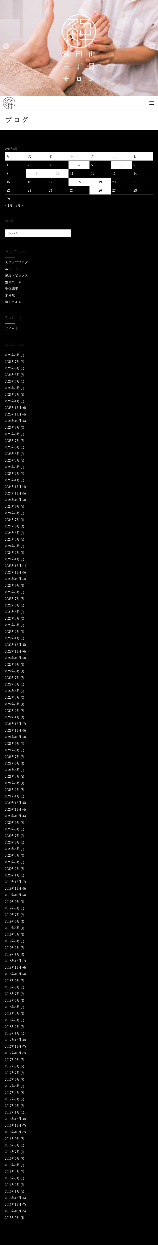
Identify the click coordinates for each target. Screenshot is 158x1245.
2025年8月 (12, 434)
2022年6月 (12, 684)
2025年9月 (12, 427)
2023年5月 (12, 611)
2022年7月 (12, 677)
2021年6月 (12, 763)
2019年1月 (12, 954)
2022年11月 (13, 651)
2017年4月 (12, 1092)
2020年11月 (13, 809)
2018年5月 (12, 1007)
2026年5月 (12, 374)
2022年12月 (13, 644)
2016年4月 (12, 1171)
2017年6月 (12, 1079)
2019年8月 (12, 908)
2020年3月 (12, 862)
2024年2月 (12, 552)
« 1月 (9, 205)
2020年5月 (12, 849)
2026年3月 (12, 388)
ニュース (11, 269)
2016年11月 (13, 1125)
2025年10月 (13, 420)
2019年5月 (12, 928)
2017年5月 (12, 1086)
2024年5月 (12, 532)
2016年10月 (13, 1132)
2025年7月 (12, 440)
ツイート (11, 328)
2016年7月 (12, 1151)
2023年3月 (12, 625)
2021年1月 (12, 796)
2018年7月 (12, 993)
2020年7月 (12, 835)
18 (79, 182)
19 (100, 182)
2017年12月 (13, 1039)
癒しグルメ (13, 302)
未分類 (10, 295)
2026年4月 (12, 381)
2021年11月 (13, 730)
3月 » (19, 205)
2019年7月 (12, 914)
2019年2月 (12, 947)
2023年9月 (12, 585)
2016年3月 (12, 1178)
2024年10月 (13, 499)
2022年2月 (12, 710)
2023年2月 (12, 631)
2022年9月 (12, 664)
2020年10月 (13, 816)
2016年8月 (12, 1145)
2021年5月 (12, 769)
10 (57, 173)
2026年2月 (12, 394)
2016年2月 (12, 1184)
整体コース (13, 282)
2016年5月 (12, 1165)
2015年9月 (12, 1217)
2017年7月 (12, 1072)
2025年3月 (12, 467)
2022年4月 (12, 697)
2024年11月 (13, 493)
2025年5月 (12, 453)
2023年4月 (12, 618)
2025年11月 (13, 414)
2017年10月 (13, 1053)
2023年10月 (13, 579)
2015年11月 (13, 1204)
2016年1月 (12, 1191)
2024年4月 (12, 539)
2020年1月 (12, 875)
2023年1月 (12, 638)
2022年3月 (12, 704)
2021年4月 (12, 776)
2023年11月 (13, 572)
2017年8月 (12, 1066)
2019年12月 (13, 881)
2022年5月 (12, 690)
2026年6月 (12, 368)
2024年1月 (12, 559)
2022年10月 (13, 658)
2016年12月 (13, 1118)
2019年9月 (12, 901)
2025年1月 (12, 480)
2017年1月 (12, 1112)
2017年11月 (13, 1046)
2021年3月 (12, 783)
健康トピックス (16, 275)
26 (100, 190)
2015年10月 (13, 1211)
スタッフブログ (16, 262)
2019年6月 (12, 921)
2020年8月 (12, 829)
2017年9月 (12, 1059)
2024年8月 (12, 513)
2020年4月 (12, 855)
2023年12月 (13, 565)
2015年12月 (13, 1198)
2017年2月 (12, 1105)
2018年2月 (12, 1026)
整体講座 (11, 288)
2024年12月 (13, 486)
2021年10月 (13, 737)
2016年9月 (12, 1138)
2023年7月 (12, 598)
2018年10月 (13, 974)
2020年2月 (12, 868)
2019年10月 (13, 895)
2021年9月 (12, 743)
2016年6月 (12, 1158)
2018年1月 (12, 1033)
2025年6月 (12, 447)
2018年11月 (13, 967)
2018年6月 (12, 1000)
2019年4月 (12, 934)
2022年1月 (12, 717)
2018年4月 (12, 1013)
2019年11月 (13, 888)
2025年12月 (13, 407)
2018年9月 (12, 980)
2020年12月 (13, 802)
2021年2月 (12, 789)
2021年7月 (12, 756)
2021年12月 (13, 723)
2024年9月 (12, 506)
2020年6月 (12, 842)
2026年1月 (12, 401)
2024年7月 (12, 519)
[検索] (67, 233)
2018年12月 (13, 960)
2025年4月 (12, 460)
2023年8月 (12, 592)
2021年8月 (12, 750)
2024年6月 (12, 526)
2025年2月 (12, 473)
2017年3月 (12, 1099)
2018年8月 (12, 987)
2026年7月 (12, 361)
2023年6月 (12, 605)
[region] (79, 48)
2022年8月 (12, 671)
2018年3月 (12, 1020)
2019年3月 (12, 941)
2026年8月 (12, 355)
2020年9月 (12, 822)
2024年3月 (12, 546)
